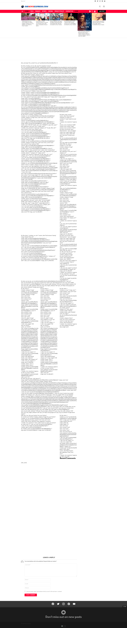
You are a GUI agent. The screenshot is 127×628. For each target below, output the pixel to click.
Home (27, 11)
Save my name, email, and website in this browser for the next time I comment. (44, 591)
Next (105, 25)
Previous (22, 25)
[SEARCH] (92, 11)
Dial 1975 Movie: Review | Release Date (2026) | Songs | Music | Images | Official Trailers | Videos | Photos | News (84, 34)
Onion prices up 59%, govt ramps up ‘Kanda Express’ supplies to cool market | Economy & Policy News (28, 23)
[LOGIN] (95, 11)
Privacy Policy (59, 11)
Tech (31, 11)
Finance (37, 11)
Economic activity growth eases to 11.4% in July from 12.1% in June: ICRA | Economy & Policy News (42, 23)
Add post (102, 11)
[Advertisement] (63, 49)
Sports (44, 11)
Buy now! (23, 1)
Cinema (50, 11)
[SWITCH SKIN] (90, 11)
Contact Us (69, 11)
